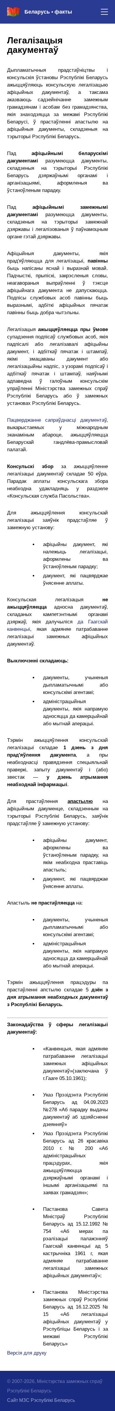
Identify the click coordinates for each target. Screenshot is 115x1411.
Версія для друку (27, 1353)
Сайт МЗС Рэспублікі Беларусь (41, 1400)
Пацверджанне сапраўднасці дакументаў (56, 420)
